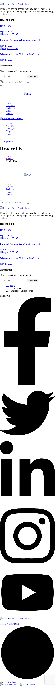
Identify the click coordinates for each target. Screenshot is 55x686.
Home (9, 103)
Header (9, 158)
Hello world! (6, 26)
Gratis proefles (6, 141)
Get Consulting (12, 624)
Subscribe (32, 76)
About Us (10, 105)
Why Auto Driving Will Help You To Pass (20, 54)
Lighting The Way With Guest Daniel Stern (21, 40)
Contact (9, 113)
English (12, 682)
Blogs (8, 111)
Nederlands (14, 684)
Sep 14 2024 (6, 31)
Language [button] (10, 285)
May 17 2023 (6, 46)
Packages (10, 108)
